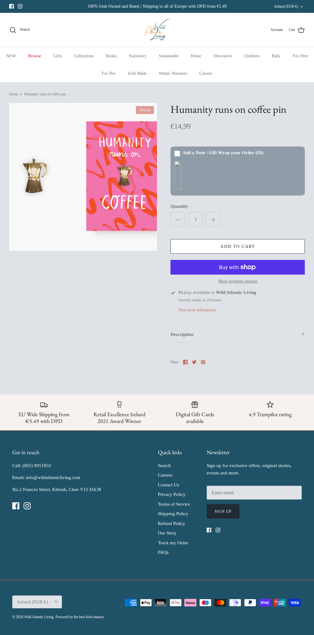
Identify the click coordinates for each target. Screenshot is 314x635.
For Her (109, 73)
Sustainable (168, 56)
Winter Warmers (173, 73)
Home (196, 56)
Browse (34, 56)
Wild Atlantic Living (39, 617)
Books (111, 56)
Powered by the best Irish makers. (80, 617)
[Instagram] (20, 6)
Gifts (57, 56)
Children (251, 56)
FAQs (163, 552)
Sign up (223, 511)
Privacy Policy (172, 494)
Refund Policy (171, 523)
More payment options (237, 281)
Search (164, 465)
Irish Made (137, 73)
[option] (83, 177)
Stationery (138, 56)
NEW (11, 56)
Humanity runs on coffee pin (45, 94)
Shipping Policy (173, 513)
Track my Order (173, 542)
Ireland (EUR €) (286, 6)
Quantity (179, 206)
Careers (205, 73)
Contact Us (168, 484)
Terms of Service (174, 504)
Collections (84, 56)
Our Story (167, 532)
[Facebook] (11, 6)
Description (181, 334)
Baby (276, 56)
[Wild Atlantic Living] (157, 30)
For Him (300, 56)
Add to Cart (237, 246)
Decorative (222, 56)
